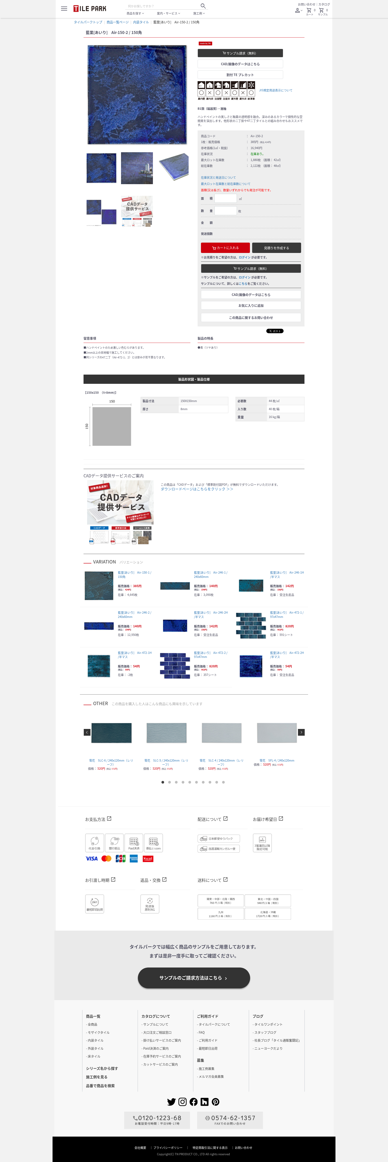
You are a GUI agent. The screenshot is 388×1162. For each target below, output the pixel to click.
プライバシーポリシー (168, 1147)
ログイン (245, 257)
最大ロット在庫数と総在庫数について (226, 183)
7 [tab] (204, 783)
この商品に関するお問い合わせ (251, 317)
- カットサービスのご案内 (159, 1064)
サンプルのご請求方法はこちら (194, 977)
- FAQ (201, 1032)
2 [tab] (170, 783)
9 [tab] (217, 783)
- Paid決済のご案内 (155, 1048)
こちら (243, 283)
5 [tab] (190, 783)
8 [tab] (211, 783)
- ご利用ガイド (207, 1040)
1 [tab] (163, 783)
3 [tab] (177, 783)
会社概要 (140, 1147)
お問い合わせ (306, 4)
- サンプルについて (154, 1024)
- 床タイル (93, 1056)
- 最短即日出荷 (207, 1048)
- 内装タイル (95, 1040)
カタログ (324, 4)
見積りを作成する (276, 248)
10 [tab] (224, 783)
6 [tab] (197, 783)
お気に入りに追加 (251, 305)
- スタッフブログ (264, 1032)
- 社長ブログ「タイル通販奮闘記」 (277, 1040)
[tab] (101, 168)
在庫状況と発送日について (218, 177)
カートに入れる (227, 247)
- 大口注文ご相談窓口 (156, 1032)
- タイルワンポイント (268, 1024)
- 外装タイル (95, 1048)
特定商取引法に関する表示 (210, 1147)
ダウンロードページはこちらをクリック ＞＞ (197, 488)
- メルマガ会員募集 (210, 1076)
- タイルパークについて (213, 1024)
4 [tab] (184, 783)
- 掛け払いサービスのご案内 (161, 1040)
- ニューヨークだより (268, 1048)
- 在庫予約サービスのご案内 (161, 1056)
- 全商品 (91, 1024)
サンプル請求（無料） (242, 53)
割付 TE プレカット (240, 74)
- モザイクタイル (98, 1032)
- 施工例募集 (205, 1068)
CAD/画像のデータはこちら (240, 64)
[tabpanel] (137, 95)
